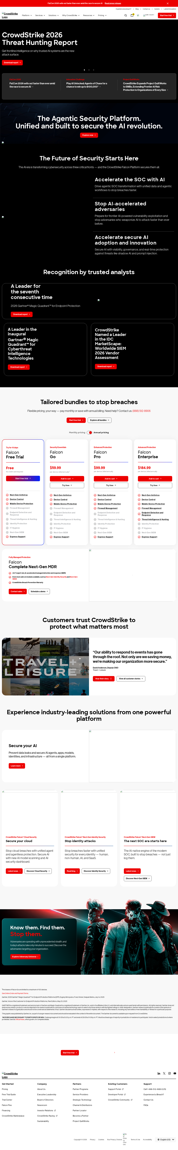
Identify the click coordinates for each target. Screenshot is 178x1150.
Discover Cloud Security (37, 871)
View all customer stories (129, 679)
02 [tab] (80, 664)
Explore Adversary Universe (24, 957)
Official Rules (19, 1019)
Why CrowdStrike (69, 15)
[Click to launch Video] (45, 666)
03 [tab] (80, 670)
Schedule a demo (38, 591)
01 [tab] (80, 658)
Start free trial (21, 478)
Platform (25, 15)
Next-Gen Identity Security (56, 577)
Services (39, 15)
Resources (87, 15)
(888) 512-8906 (141, 410)
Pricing (101, 15)
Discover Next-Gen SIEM (136, 878)
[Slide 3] (93, 69)
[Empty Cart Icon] (148, 15)
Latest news (13, 871)
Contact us (88, 1053)
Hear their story (102, 679)
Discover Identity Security (95, 871)
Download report (11, 62)
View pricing (107, 1052)
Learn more (16, 766)
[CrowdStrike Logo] (10, 15)
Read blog (71, 871)
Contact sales (16, 591)
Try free (65, 485)
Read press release (113, 3)
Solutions (52, 15)
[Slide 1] (84, 69)
